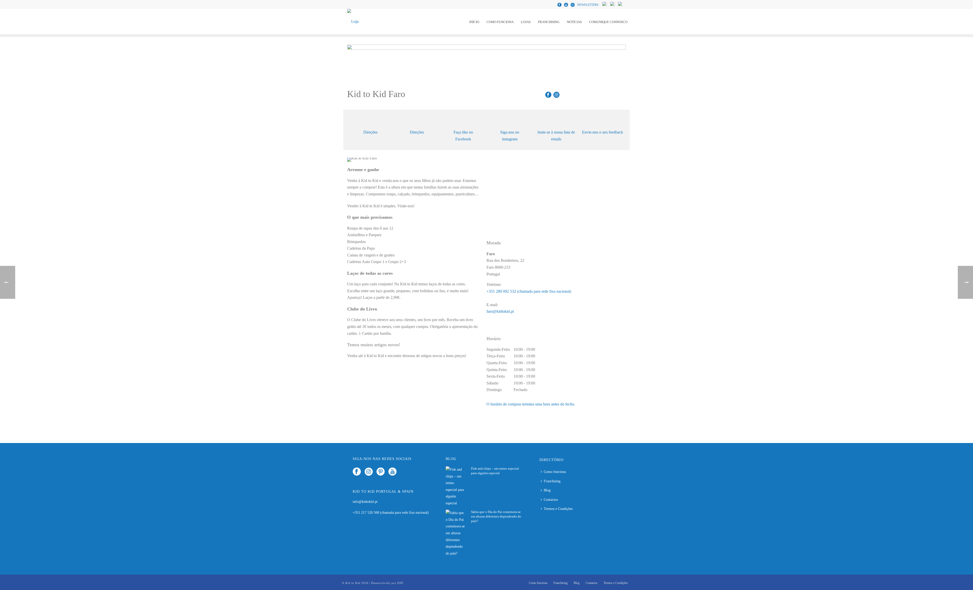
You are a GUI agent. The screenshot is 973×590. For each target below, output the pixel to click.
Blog (547, 490)
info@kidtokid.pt (365, 502)
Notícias (574, 22)
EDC (400, 582)
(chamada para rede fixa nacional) (404, 512)
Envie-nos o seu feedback (602, 132)
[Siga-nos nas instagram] (369, 472)
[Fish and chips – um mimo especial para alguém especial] (456, 486)
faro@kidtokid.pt (500, 311)
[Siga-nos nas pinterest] (381, 472)
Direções (370, 132)
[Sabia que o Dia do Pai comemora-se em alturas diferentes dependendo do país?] (456, 533)
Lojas (526, 22)
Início (474, 22)
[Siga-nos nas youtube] (392, 472)
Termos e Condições (558, 509)
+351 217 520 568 (366, 512)
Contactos (551, 500)
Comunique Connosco (608, 22)
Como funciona (500, 22)
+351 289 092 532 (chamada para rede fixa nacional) (528, 291)
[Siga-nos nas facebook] (357, 472)
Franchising (548, 22)
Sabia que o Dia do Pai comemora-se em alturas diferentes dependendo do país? (496, 516)
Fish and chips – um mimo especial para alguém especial (495, 471)
